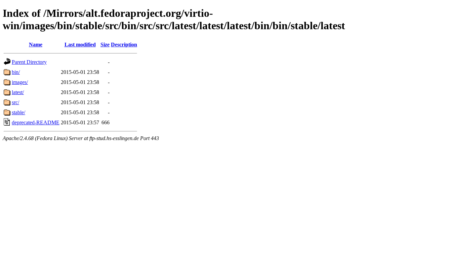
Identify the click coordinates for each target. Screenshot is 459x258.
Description (124, 44)
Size (105, 44)
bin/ (16, 72)
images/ (20, 82)
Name (35, 44)
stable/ (18, 112)
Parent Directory (29, 62)
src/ (15, 102)
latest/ (18, 92)
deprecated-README (35, 122)
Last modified (80, 44)
